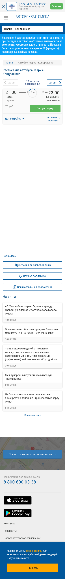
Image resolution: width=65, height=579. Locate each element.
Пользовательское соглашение (22, 538)
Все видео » (9, 256)
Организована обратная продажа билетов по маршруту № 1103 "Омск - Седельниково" (32, 331)
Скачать (57, 6)
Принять (32, 568)
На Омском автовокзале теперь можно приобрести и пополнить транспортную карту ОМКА (32, 398)
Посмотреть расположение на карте (32, 454)
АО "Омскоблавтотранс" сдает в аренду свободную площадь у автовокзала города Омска (31, 310)
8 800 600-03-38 (20, 482)
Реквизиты (10, 530)
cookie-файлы (34, 550)
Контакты (9, 523)
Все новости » (32, 415)
